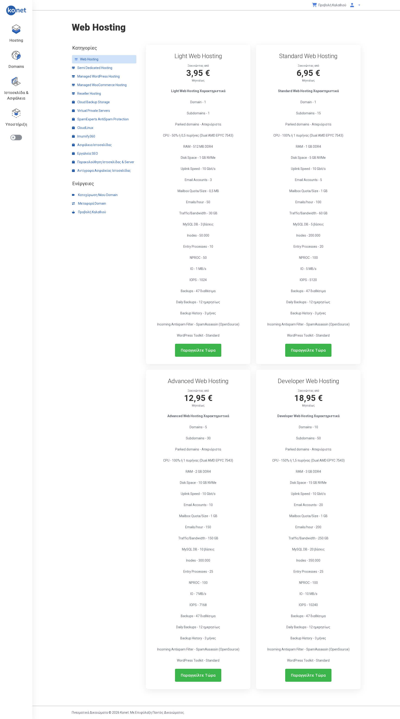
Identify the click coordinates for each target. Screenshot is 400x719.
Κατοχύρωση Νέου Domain (97, 195)
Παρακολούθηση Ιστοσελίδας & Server (105, 162)
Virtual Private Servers (93, 111)
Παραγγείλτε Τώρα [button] (198, 350)
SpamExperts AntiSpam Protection (103, 119)
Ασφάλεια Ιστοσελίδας (94, 145)
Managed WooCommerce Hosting (102, 85)
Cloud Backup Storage (93, 102)
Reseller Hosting (89, 93)
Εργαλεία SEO (87, 153)
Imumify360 (86, 136)
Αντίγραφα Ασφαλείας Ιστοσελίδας (104, 170)
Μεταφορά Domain (91, 203)
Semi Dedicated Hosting (94, 68)
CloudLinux (85, 128)
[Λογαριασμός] (354, 5)
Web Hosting (88, 59)
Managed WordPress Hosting (98, 76)
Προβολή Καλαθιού (91, 212)
